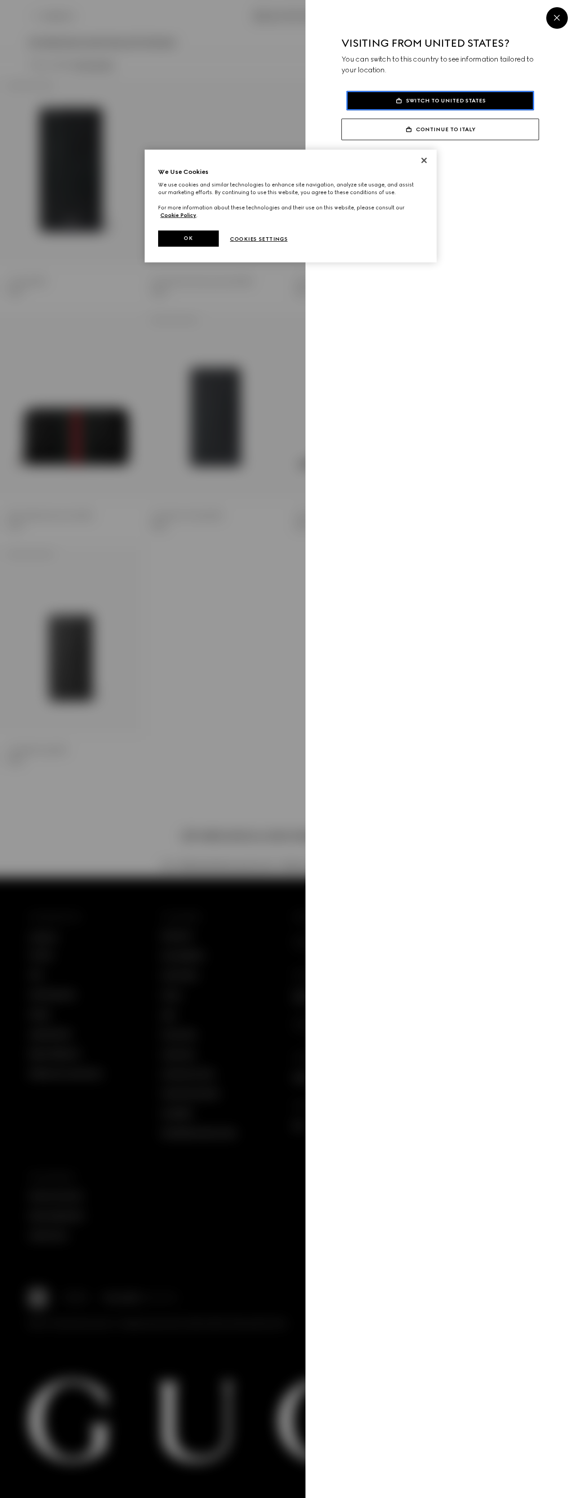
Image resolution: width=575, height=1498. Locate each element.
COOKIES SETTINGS (259, 239)
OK (188, 238)
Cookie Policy (178, 215)
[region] (291, 206)
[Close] (557, 18)
